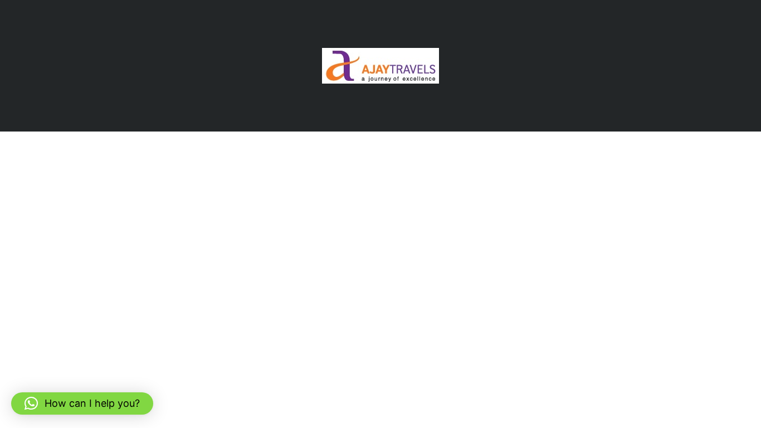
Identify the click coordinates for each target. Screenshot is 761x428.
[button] (82, 403)
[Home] (380, 65)
